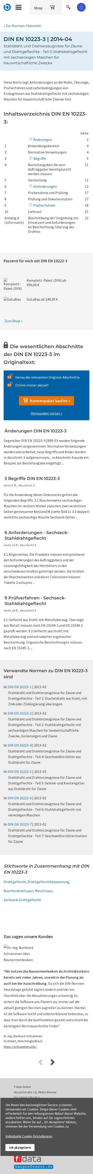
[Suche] (69, 6)
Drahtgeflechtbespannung (48, 881)
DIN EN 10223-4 (20, 745)
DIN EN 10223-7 (20, 824)
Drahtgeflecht (15, 881)
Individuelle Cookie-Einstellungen (28, 1136)
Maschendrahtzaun (18, 890)
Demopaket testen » (46, 413)
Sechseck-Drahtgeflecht (22, 900)
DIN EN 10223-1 (20, 687)
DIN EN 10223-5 (20, 771)
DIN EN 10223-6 (20, 798)
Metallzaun (43, 890)
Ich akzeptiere (20, 1147)
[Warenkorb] (53, 6)
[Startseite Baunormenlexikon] (7, 6)
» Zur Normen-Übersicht (22, 25)
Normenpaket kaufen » (49, 400)
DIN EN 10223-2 (20, 713)
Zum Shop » (13, 321)
